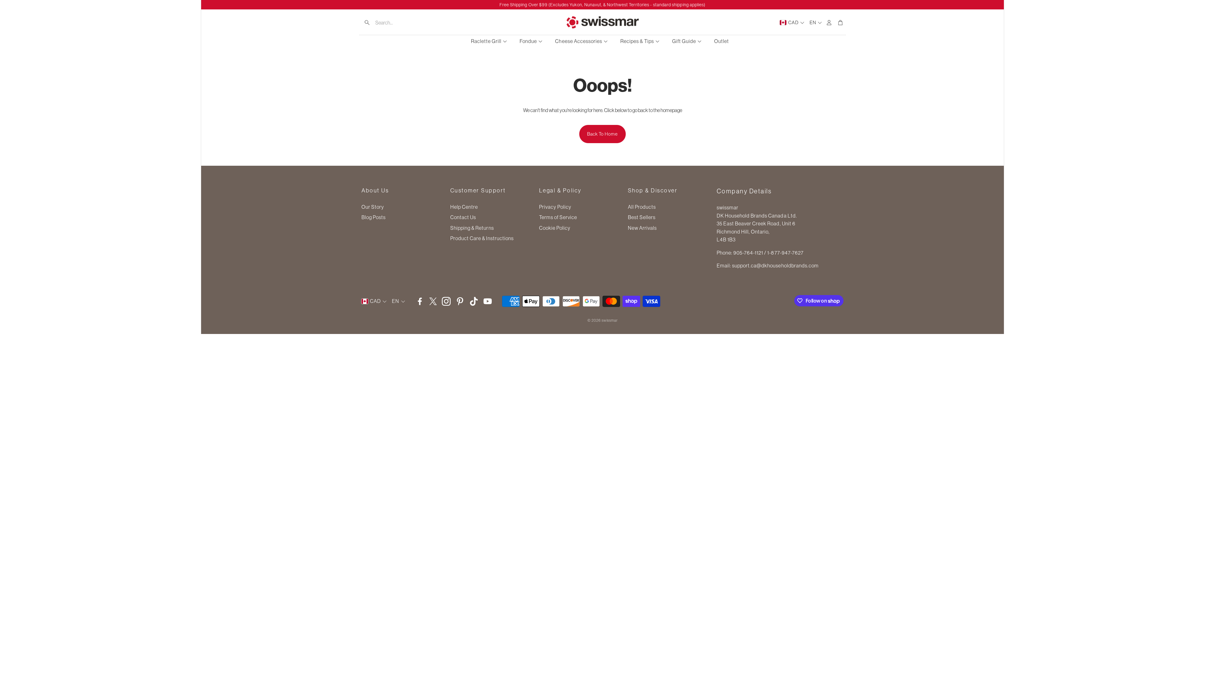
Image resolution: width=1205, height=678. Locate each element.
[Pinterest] (460, 301)
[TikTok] (473, 301)
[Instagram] (446, 301)
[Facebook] (419, 301)
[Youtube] (487, 301)
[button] (399, 22)
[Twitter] (433, 301)
